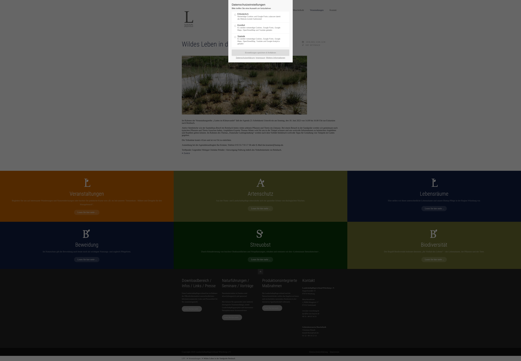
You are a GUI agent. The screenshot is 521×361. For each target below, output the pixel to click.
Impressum (260, 58)
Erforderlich (258, 16)
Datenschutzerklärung (245, 58)
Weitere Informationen (275, 58)
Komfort (258, 27)
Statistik (258, 40)
